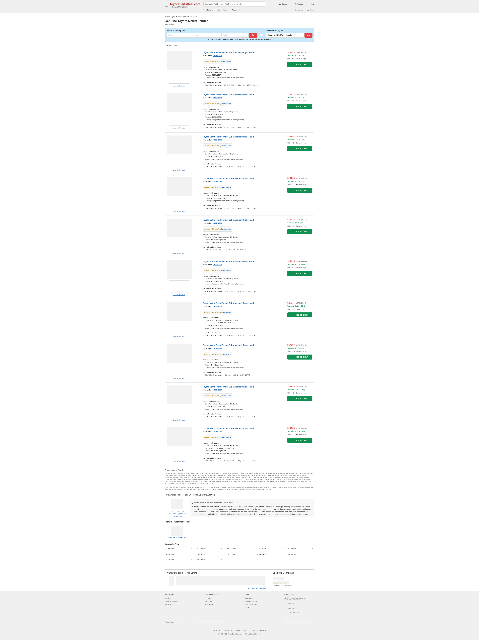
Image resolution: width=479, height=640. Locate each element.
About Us (168, 598)
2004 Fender (170, 560)
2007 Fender (231, 554)
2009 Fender (170, 554)
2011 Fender (261, 549)
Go (253, 35)
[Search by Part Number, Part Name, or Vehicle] (263, 3)
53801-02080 (217, 390)
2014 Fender (170, 549)
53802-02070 (217, 140)
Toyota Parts (208, 10)
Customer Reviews (171, 601)
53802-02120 (217, 348)
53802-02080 (217, 265)
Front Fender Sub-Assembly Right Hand (177, 514)
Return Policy (228, 630)
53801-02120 (217, 223)
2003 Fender (201, 560)
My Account (208, 598)
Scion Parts (222, 10)
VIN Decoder (169, 605)
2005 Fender (292, 554)
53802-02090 (217, 306)
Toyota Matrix (175, 17)
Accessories (236, 10)
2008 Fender (201, 554)
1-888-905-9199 (293, 613)
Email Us (291, 604)
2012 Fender (231, 549)
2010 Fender (292, 549)
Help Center (310, 10)
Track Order (209, 601)
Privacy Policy (241, 630)
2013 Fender (201, 549)
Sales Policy (217, 630)
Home (167, 17)
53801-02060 (217, 56)
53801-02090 (217, 431)
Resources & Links (250, 605)
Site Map (247, 608)
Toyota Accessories (250, 601)
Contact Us (299, 10)
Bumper (271, 514)
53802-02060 (217, 98)
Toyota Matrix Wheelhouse (177, 537)
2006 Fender (261, 554)
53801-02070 (217, 181)
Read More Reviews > (259, 588)
